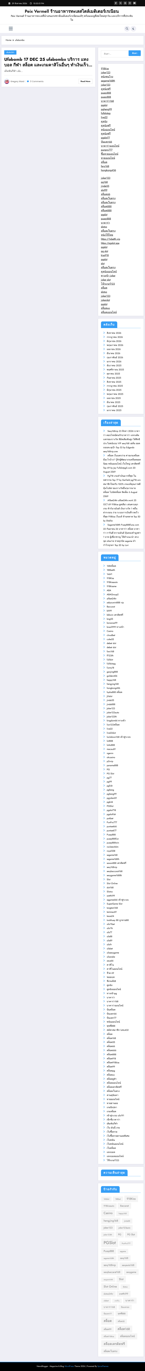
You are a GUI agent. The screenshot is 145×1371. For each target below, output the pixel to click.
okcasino (111, 757)
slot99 (104, 190)
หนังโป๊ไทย (107, 235)
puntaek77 (111, 830)
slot (103, 263)
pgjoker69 (112, 798)
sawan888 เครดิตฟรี (116, 863)
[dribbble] (125, 3)
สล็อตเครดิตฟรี (114, 1087)
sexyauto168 (128, 1265)
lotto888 (111, 745)
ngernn (110, 753)
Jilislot (109, 696)
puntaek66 (112, 826)
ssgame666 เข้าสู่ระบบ (118, 899)
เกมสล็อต (111, 1111)
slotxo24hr (108, 1293)
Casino (110, 631)
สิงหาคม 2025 (114, 381)
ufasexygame (113, 952)
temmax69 (112, 912)
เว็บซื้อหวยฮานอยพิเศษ (118, 1135)
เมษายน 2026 (114, 349)
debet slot (111, 643)
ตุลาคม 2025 (113, 373)
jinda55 (105, 186)
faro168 (105, 166)
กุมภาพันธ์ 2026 (115, 357)
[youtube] (134, 3)
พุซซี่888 (111, 1026)
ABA (109, 590)
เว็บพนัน (111, 1140)
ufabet (110, 948)
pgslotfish (111, 814)
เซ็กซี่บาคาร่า (113, 1119)
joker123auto (113, 712)
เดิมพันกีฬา (10, 52)
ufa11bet (111, 924)
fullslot (110, 659)
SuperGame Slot (114, 903)
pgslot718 (111, 810)
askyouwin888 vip (115, 602)
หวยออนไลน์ (108, 158)
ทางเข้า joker (108, 275)
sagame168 (112, 855)
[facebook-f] (116, 3)
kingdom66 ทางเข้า (116, 720)
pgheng (110, 789)
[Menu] (10, 28)
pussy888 (106, 93)
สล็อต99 (111, 1066)
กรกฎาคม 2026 (115, 337)
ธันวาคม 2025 (114, 365)
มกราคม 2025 (114, 410)
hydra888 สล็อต (114, 692)
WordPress (69, 1366)
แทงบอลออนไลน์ (115, 1156)
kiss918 (105, 255)
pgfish (110, 785)
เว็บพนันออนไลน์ (115, 1144)
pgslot (104, 105)
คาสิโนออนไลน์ (114, 969)
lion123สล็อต (113, 724)
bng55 (110, 619)
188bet (118, 1199)
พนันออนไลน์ (113, 1021)
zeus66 (110, 960)
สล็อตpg (111, 1070)
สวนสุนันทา (112, 1095)
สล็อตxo (105, 308)
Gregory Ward (17, 81)
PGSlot (110, 806)
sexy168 (124, 1258)
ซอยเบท (111, 977)
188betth (111, 570)
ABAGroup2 (113, 594)
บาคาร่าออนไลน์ (110, 146)
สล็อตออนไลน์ (109, 312)
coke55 (110, 639)
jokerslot (105, 300)
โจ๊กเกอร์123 (108, 284)
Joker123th (112, 716)
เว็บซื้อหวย (112, 1131)
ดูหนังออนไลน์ (109, 271)
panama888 (112, 765)
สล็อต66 (105, 194)
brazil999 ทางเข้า (115, 627)
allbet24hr (111, 598)
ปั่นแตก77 (111, 1017)
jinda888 (111, 704)
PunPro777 (112, 822)
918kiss (105, 68)
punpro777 (106, 150)
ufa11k (110, 928)
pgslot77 (105, 138)
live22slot (111, 732)
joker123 (105, 72)
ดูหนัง (104, 121)
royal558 (111, 851)
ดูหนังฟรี (106, 89)
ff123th (110, 655)
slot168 (110, 887)
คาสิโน (110, 964)
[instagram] (130, 3)
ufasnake (111, 956)
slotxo (104, 227)
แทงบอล (111, 1152)
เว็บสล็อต (111, 1148)
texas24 (110, 916)
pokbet (110, 818)
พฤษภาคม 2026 (115, 345)
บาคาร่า (105, 223)
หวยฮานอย (112, 1103)
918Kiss (110, 578)
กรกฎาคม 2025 (115, 385)
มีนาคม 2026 (113, 353)
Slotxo (110, 891)
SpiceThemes (102, 1366)
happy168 (111, 680)
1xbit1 (109, 574)
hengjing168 (113, 684)
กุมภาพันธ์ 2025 (115, 406)
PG (108, 769)
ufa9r (109, 944)
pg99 (109, 781)
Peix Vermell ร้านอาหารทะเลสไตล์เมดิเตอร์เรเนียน (72, 11)
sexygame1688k (114, 875)
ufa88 (109, 936)
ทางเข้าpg (112, 993)
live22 (104, 117)
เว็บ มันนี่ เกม (113, 1127)
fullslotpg (105, 113)
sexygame (131, 1272)
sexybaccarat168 (114, 871)
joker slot (106, 280)
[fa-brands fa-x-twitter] (120, 3)
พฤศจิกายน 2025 (115, 369)
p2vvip (110, 761)
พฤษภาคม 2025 (115, 394)
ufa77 (109, 932)
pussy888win (113, 842)
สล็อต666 (111, 1050)
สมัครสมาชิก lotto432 (118, 1030)
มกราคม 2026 (114, 361)
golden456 (112, 676)
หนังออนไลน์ (108, 129)
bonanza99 (112, 623)
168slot (106, 1199)
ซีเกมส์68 (111, 981)
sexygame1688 (108, 1280)
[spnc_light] (133, 29)
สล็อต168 (111, 1038)
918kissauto (112, 582)
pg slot (104, 251)
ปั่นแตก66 (106, 142)
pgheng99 (106, 109)
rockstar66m (112, 846)
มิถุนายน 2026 (114, 341)
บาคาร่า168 (107, 101)
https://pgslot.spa (110, 243)
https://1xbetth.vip (110, 239)
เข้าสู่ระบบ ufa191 (115, 1115)
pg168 (104, 182)
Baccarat (111, 606)
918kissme (111, 586)
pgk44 (110, 802)
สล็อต (104, 162)
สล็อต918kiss (113, 1062)
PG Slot (110, 773)
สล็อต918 (111, 1058)
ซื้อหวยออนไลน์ (109, 154)
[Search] (127, 29)
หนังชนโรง (107, 76)
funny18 (110, 667)
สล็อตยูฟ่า (112, 1079)
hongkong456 (108, 170)
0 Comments (36, 81)
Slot (108, 879)
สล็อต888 (106, 206)
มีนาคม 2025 (113, 402)
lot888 (110, 741)
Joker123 (111, 708)
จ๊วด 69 (110, 973)
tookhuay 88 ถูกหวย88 (118, 920)
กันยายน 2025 (114, 377)
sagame (123, 1251)
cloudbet (111, 635)
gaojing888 (112, 671)
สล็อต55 (111, 1042)
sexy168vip (112, 867)
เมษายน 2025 (114, 398)
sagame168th (108, 81)
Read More (85, 81)
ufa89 (109, 940)
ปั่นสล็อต (111, 1009)
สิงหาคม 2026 (114, 333)
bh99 (109, 610)
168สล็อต (111, 566)
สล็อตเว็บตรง (108, 198)
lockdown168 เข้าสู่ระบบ (119, 737)
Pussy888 (111, 834)
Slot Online (112, 883)
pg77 (109, 777)
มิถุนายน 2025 (114, 390)
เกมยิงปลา (112, 1107)
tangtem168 (112, 907)
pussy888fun (113, 838)
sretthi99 (111, 895)
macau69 (111, 749)
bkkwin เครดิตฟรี (115, 614)
